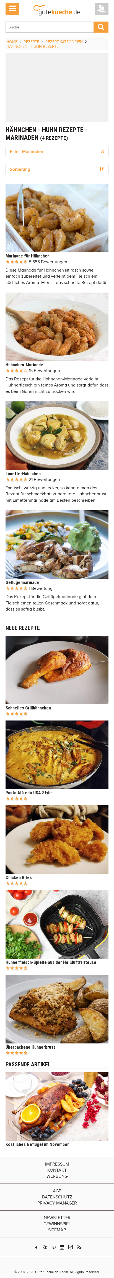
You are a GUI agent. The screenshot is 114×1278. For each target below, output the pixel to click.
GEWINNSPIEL (57, 1223)
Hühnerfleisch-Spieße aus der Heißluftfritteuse (51, 962)
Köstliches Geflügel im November (37, 1144)
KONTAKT (57, 1170)
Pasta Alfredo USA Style (29, 792)
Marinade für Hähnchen (28, 256)
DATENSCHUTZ (57, 1197)
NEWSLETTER (57, 1217)
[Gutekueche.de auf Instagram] (62, 1247)
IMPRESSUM (57, 1164)
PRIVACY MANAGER (57, 1203)
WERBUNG (57, 1176)
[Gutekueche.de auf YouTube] (45, 1247)
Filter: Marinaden (57, 151)
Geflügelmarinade (22, 582)
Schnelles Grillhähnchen (28, 708)
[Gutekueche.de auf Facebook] (36, 1247)
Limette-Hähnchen (23, 473)
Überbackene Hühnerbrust (30, 1047)
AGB (57, 1190)
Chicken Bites (19, 877)
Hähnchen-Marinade (24, 364)
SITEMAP (57, 1229)
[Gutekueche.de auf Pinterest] (54, 1247)
